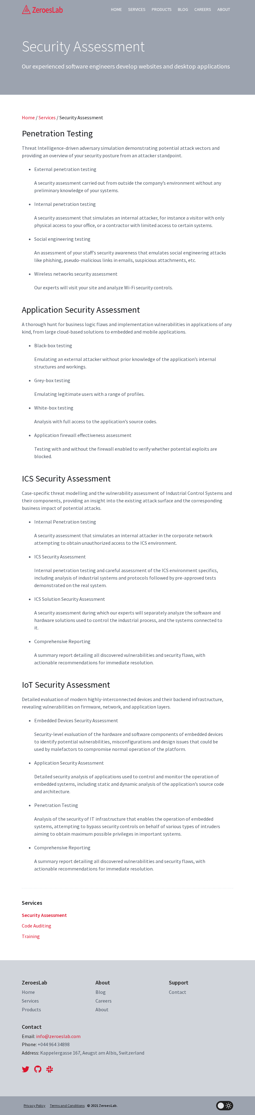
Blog (183, 9)
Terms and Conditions (67, 1105)
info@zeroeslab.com (58, 1036)
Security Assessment (44, 915)
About (223, 9)
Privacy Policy (34, 1105)
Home (116, 9)
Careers (202, 9)
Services (137, 9)
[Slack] (49, 1069)
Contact (177, 992)
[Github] (38, 1069)
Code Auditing (36, 926)
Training (31, 936)
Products (162, 9)
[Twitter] (27, 1069)
